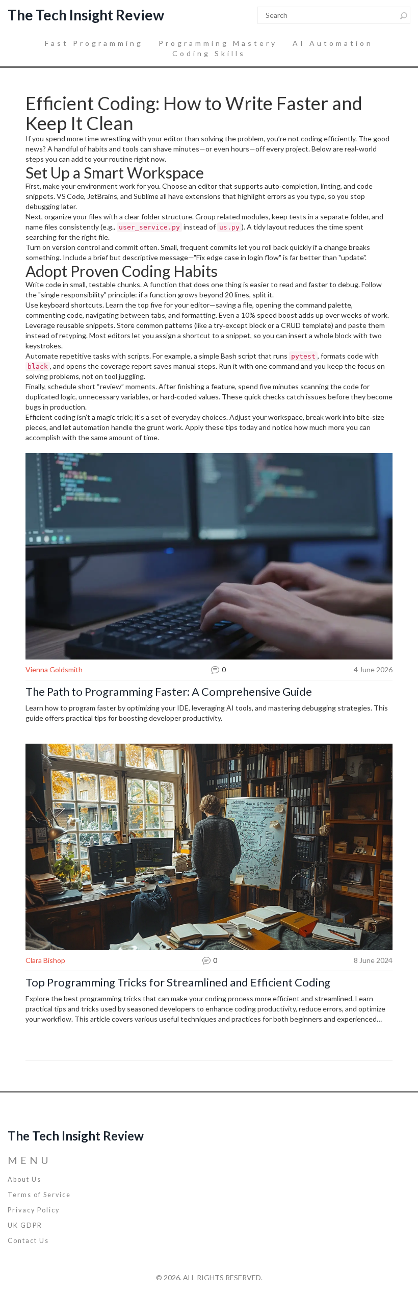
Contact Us (28, 1241)
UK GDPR (25, 1225)
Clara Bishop (45, 960)
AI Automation (333, 43)
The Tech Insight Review (86, 14)
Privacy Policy (34, 1210)
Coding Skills (209, 53)
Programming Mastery (218, 43)
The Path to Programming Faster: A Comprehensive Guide (168, 692)
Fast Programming (94, 43)
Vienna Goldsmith (54, 669)
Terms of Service (39, 1195)
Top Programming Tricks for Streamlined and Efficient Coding (177, 982)
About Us (24, 1179)
